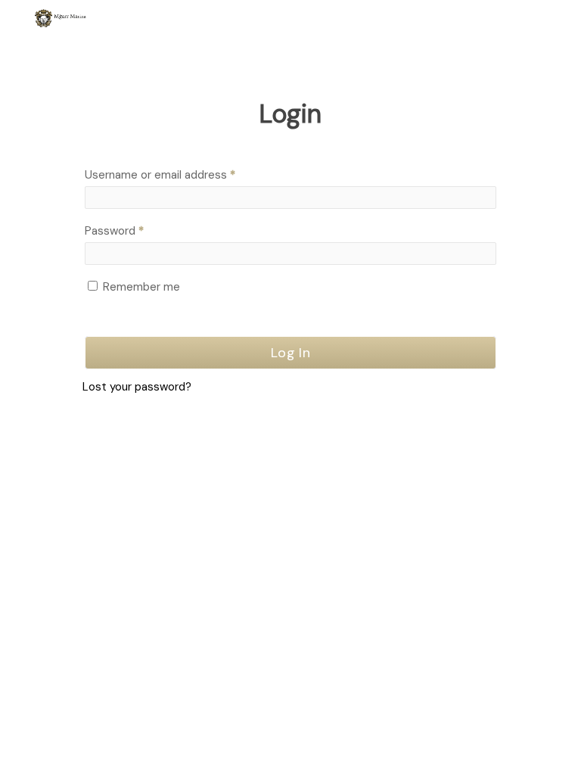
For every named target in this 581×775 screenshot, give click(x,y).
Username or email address (183, 174)
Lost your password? (136, 386)
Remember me (141, 286)
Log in (290, 353)
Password (137, 230)
